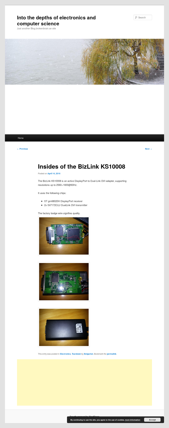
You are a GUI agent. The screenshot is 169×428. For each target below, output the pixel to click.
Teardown (76, 353)
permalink (111, 353)
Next (148, 148)
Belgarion (88, 353)
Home (20, 137)
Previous (22, 148)
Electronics (65, 353)
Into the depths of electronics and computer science (56, 20)
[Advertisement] (84, 109)
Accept (152, 419)
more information (132, 420)
